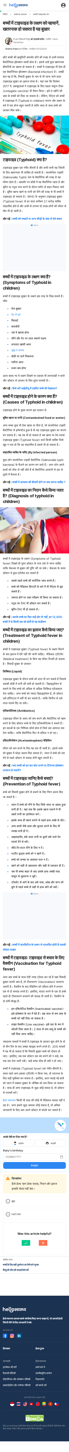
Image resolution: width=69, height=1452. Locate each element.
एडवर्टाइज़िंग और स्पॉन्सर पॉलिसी (16, 1385)
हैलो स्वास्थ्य (9, 1100)
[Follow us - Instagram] (12, 1336)
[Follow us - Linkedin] (19, 1336)
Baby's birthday (13, 1150)
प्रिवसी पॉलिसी (9, 1373)
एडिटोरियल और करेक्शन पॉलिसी (16, 1379)
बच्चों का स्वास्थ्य (20, 14)
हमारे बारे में (40, 1367)
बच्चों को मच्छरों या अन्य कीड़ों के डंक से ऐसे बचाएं (37, 218)
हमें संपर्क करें (41, 1385)
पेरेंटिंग (5, 14)
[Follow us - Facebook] (5, 1336)
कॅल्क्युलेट (34, 1165)
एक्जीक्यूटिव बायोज (44, 1373)
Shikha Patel (11, 48)
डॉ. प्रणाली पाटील (37, 39)
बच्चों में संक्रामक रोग (41, 14)
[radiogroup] (34, 1143)
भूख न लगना (17, 350)
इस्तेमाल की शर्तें (9, 1367)
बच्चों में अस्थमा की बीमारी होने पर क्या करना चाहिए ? (38, 482)
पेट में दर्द (15, 314)
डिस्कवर (6, 1348)
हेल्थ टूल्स (40, 1348)
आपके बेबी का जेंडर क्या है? (15, 1136)
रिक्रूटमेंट (40, 1379)
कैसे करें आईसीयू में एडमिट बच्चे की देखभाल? (34, 388)
